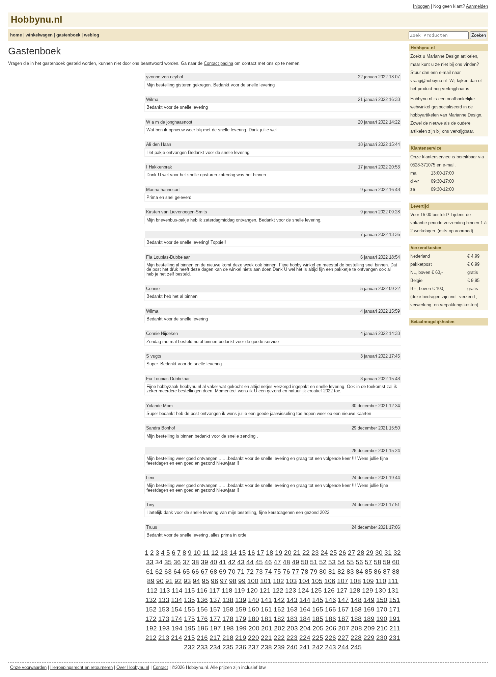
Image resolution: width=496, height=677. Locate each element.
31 (388, 552)
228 (356, 637)
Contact (160, 667)
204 (305, 628)
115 (189, 590)
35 (168, 562)
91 (169, 580)
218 (227, 637)
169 (369, 609)
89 (151, 580)
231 (394, 637)
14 (233, 552)
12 (215, 552)
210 (382, 628)
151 (394, 599)
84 (359, 571)
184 (304, 618)
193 (164, 628)
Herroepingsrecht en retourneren (81, 667)
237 (253, 647)
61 (150, 571)
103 (291, 580)
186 (330, 618)
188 (356, 618)
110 (381, 580)
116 (202, 590)
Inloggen (421, 6)
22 (306, 552)
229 (369, 637)
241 (304, 647)
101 (265, 580)
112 (152, 590)
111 (393, 580)
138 (227, 599)
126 (329, 590)
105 (317, 580)
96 (214, 580)
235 (227, 647)
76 (286, 571)
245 (356, 647)
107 (342, 580)
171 (394, 609)
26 (342, 552)
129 (367, 590)
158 (227, 609)
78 (304, 571)
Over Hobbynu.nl (132, 667)
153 (163, 609)
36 (177, 562)
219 (240, 637)
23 (315, 552)
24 (324, 552)
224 (304, 637)
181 (266, 618)
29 (370, 552)
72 (250, 571)
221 (266, 637)
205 (318, 628)
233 (202, 647)
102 (278, 580)
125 (316, 590)
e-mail (448, 164)
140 (253, 599)
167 (343, 609)
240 (292, 647)
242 (317, 647)
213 (163, 637)
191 (394, 618)
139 (240, 599)
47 (277, 562)
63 (168, 571)
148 (356, 599)
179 (240, 618)
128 (354, 590)
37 (186, 562)
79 (314, 571)
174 (176, 618)
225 (317, 637)
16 (251, 552)
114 (177, 590)
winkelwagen (39, 34)
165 (317, 609)
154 (176, 609)
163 (292, 609)
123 (290, 590)
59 (386, 562)
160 (253, 609)
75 (277, 571)
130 (380, 590)
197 (215, 628)
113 (164, 590)
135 (189, 599)
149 (369, 599)
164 (304, 609)
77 (295, 571)
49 (295, 562)
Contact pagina (218, 63)
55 (350, 562)
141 (266, 599)
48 (286, 562)
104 (304, 580)
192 (151, 628)
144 (304, 599)
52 (323, 562)
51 (314, 562)
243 (330, 647)
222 (279, 637)
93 (187, 580)
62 (159, 571)
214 (176, 637)
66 (195, 571)
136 (202, 599)
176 (202, 618)
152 (151, 609)
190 (381, 618)
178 (227, 618)
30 (379, 552)
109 (368, 580)
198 (228, 628)
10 (197, 552)
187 (343, 618)
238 (266, 647)
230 (381, 637)
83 (350, 571)
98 (233, 580)
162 (279, 609)
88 (395, 571)
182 (279, 618)
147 (343, 599)
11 (206, 552)
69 (222, 571)
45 (259, 562)
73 (259, 571)
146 (330, 599)
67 (204, 571)
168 (356, 609)
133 (163, 599)
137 (215, 599)
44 (250, 562)
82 (341, 571)
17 (260, 552)
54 (341, 562)
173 (163, 618)
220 (253, 637)
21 (297, 552)
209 (369, 628)
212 (151, 637)
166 (330, 609)
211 (394, 628)
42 (232, 562)
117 (214, 590)
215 (189, 637)
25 (333, 552)
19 (278, 552)
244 (343, 647)
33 (150, 562)
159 (240, 609)
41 (222, 562)
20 (288, 552)
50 (304, 562)
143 (292, 599)
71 (241, 571)
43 (241, 562)
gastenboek (68, 34)
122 (277, 590)
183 (292, 618)
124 (303, 590)
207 (343, 628)
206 (330, 628)
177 (215, 618)
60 (395, 562)
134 (176, 599)
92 (178, 580)
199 (241, 628)
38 (195, 562)
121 (265, 590)
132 (151, 599)
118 (227, 590)
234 (215, 647)
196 (202, 628)
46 (268, 562)
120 (252, 590)
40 (213, 562)
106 (329, 580)
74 (268, 571)
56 (359, 562)
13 (224, 552)
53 (332, 562)
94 (196, 580)
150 (381, 599)
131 (393, 590)
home (16, 34)
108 (355, 580)
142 (279, 599)
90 (160, 580)
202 (279, 628)
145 (317, 599)
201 (266, 628)
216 (202, 637)
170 (381, 609)
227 (343, 637)
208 (356, 628)
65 (186, 571)
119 (239, 590)
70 (232, 571)
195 (189, 628)
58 (377, 562)
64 (177, 571)
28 (360, 552)
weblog (91, 34)
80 (323, 571)
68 (213, 571)
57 (368, 562)
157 (215, 609)
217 (215, 637)
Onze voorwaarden (28, 667)
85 (368, 571)
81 (332, 571)
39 (204, 562)
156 (202, 609)
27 (351, 552)
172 (151, 618)
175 (189, 618)
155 (189, 609)
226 (330, 637)
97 (223, 580)
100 (252, 580)
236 (240, 647)
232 (189, 647)
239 (279, 647)
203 (292, 628)
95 (205, 580)
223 (292, 637)
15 (242, 552)
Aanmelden (477, 6)
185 (317, 618)
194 (177, 628)
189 (369, 618)
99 (242, 580)
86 (377, 571)
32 (397, 552)
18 (269, 552)
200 (253, 628)
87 (386, 571)
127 (342, 590)
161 (266, 609)
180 (253, 618)
